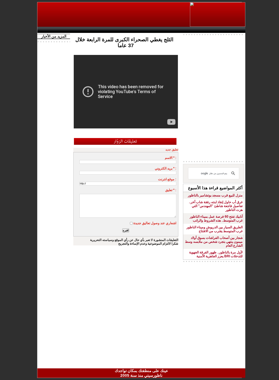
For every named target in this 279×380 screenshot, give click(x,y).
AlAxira (67, 30)
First (236, 30)
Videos (117, 30)
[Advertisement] (114, 14)
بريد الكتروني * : (165, 168)
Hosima (183, 30)
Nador (219, 30)
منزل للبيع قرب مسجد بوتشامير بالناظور (215, 195)
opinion (80, 30)
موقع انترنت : (167, 179)
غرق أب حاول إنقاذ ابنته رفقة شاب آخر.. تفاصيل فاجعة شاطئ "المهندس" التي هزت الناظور (216, 206)
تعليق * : (170, 190)
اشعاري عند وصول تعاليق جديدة (154, 223)
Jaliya (134, 30)
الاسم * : (170, 157)
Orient (165, 30)
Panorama (96, 30)
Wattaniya (150, 30)
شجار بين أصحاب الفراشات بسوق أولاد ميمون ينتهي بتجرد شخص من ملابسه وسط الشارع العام (214, 241)
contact (51, 30)
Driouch (202, 30)
